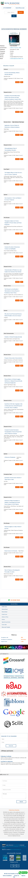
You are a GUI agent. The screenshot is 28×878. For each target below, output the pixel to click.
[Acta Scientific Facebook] (11, 865)
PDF (21, 82)
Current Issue (4, 614)
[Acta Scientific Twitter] (15, 865)
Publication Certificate (6, 753)
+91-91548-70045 (15, 600)
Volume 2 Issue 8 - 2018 (15, 47)
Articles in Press (5, 616)
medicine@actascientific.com (16, 58)
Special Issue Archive (6, 622)
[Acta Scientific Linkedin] (18, 865)
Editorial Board (5, 609)
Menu (14, 15)
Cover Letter (4, 624)
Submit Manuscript (20, 7)
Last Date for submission (7, 758)
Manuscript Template (6, 627)
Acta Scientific (5, 770)
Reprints (23, 875)
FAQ (14, 877)
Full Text (17, 82)
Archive (3, 619)
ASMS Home (4, 606)
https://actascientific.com (16, 849)
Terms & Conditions (7, 875)
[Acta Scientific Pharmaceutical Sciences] (5, 858)
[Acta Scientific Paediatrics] (11, 858)
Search (20, 12)
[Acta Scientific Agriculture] (18, 858)
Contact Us (16, 875)
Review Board (4, 611)
